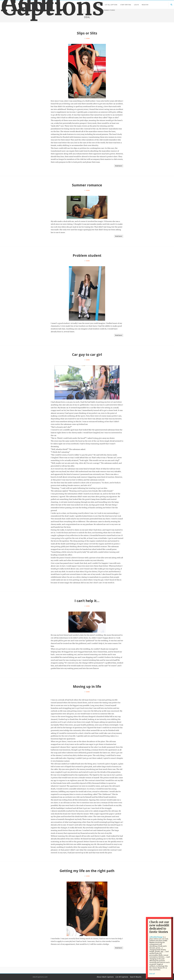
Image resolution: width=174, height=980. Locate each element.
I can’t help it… (87, 600)
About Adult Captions (105, 977)
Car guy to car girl (87, 354)
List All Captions (121, 977)
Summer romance (87, 185)
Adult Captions (21, 5)
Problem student (87, 255)
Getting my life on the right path (87, 870)
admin (88, 38)
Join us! (152, 974)
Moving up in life (87, 686)
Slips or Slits (87, 33)
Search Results (135, 977)
